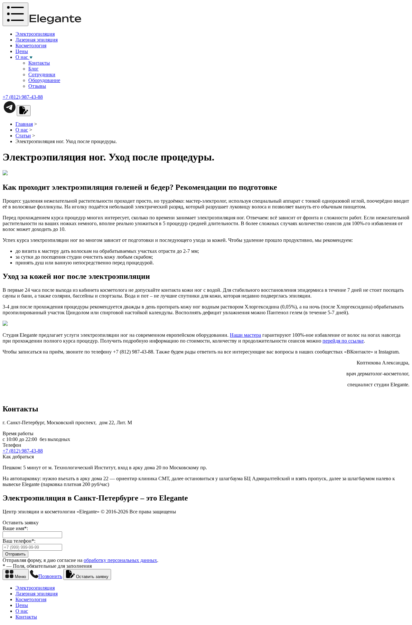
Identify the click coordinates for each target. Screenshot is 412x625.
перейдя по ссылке (343, 341)
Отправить (15, 554)
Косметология (30, 45)
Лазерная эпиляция (36, 39)
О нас (22, 57)
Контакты (39, 63)
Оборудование (44, 80)
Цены (21, 51)
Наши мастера (245, 335)
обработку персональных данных (120, 560)
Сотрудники (41, 74)
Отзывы (37, 86)
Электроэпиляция (35, 34)
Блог (33, 68)
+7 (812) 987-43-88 (23, 97)
